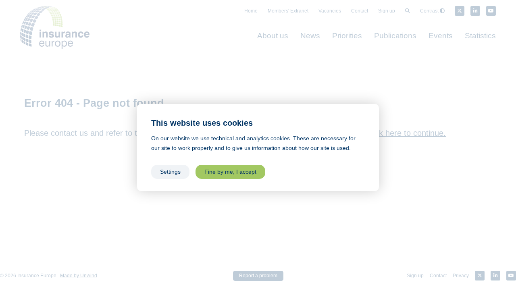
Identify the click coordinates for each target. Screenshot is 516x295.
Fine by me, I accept (230, 172)
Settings (170, 172)
